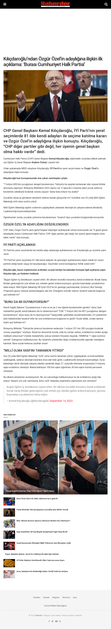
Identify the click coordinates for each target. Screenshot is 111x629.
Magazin (56, 597)
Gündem (36, 597)
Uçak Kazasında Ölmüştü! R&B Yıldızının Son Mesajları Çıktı (43, 543)
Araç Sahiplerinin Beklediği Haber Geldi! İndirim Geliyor (42, 571)
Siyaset (46, 597)
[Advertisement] (55, 30)
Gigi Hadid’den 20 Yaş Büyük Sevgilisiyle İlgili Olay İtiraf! (42, 532)
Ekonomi (66, 597)
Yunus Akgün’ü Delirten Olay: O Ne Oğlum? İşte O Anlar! (30, 491)
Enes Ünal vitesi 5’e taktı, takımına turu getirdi (37, 498)
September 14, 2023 (61, 400)
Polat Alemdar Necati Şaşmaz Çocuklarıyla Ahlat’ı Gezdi (42, 510)
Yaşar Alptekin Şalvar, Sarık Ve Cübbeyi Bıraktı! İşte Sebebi (32, 554)
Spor (75, 597)
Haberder (38, 615)
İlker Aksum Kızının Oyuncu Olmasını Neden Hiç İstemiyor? (43, 521)
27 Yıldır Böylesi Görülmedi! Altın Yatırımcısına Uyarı (40, 560)
